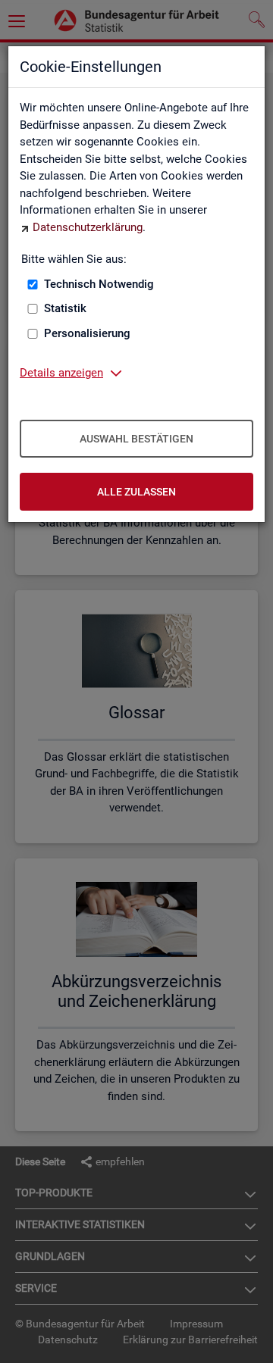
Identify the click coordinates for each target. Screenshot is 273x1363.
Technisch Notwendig (99, 284)
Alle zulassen (136, 492)
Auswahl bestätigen (136, 439)
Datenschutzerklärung (88, 227)
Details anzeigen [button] (61, 373)
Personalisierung (87, 333)
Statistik (65, 308)
